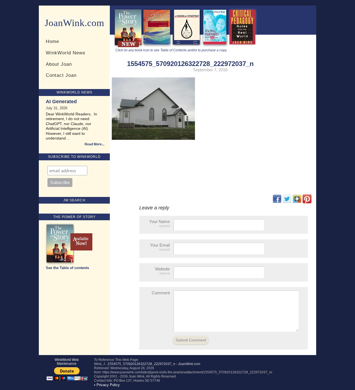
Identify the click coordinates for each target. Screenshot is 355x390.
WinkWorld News (65, 52)
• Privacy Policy (107, 385)
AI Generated (61, 101)
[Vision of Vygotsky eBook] (186, 46)
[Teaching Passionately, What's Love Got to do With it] (215, 46)
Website (162, 271)
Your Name (159, 223)
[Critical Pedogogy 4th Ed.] (157, 46)
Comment (161, 292)
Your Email (160, 247)
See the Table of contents (67, 268)
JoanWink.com (74, 22)
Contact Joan (61, 75)
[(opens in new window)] (307, 202)
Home (52, 41)
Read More (93, 144)
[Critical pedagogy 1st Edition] (242, 46)
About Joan (59, 64)
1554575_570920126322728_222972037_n (190, 63)
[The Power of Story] (128, 46)
